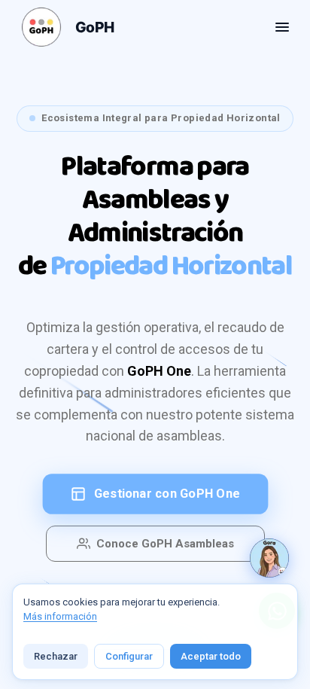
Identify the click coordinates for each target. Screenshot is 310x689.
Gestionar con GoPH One (166, 494)
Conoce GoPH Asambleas (165, 543)
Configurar (129, 656)
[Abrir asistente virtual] (269, 558)
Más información (60, 616)
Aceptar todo (211, 656)
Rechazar (56, 656)
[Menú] (282, 27)
